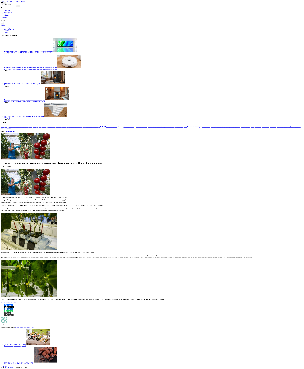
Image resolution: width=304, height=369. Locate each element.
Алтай (2, 127)
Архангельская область (12, 127)
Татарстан (247, 127)
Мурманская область (139, 127)
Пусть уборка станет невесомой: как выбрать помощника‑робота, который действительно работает (30, 67)
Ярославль (17, 128)
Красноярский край (95, 127)
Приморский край (171, 127)
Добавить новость (9, 12)
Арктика (5, 127)
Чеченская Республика (6, 128)
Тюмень (271, 127)
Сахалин (213, 127)
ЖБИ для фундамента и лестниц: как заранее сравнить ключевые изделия (24, 116)
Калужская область (70, 127)
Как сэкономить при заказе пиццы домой (15, 344)
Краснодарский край (79, 127)
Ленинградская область (111, 127)
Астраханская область (21, 127)
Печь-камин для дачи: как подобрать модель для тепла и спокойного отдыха (24, 100)
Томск (252, 127)
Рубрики (6, 15)
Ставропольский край (235, 127)
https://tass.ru (14, 302)
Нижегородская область (148, 127)
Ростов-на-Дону (180, 127)
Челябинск (298, 127)
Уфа (274, 127)
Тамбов (242, 127)
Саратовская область (206, 127)
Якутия (13, 128)
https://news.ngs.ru (5, 302)
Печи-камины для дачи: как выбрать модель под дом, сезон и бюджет (22, 83)
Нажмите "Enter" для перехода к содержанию (13, 1)
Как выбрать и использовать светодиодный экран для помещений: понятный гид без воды (28, 51)
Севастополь (218, 127)
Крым (103, 126)
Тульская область (258, 127)
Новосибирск (157, 127)
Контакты (6, 13)
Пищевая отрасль (10, 131)
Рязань (185, 127)
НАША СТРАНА (9, 367)
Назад (3, 25)
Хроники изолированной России (285, 127)
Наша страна (4, 17)
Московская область (129, 127)
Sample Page (7, 10)
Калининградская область (61, 127)
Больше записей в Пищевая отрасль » (25, 327)
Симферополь (226, 127)
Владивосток (29, 127)
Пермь (165, 127)
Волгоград (35, 127)
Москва (120, 127)
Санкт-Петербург (194, 127)
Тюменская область (265, 127)
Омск (162, 127)
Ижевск (49, 127)
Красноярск (87, 127)
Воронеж (39, 127)
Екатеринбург (44, 127)
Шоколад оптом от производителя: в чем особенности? (19, 362)
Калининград (53, 127)
